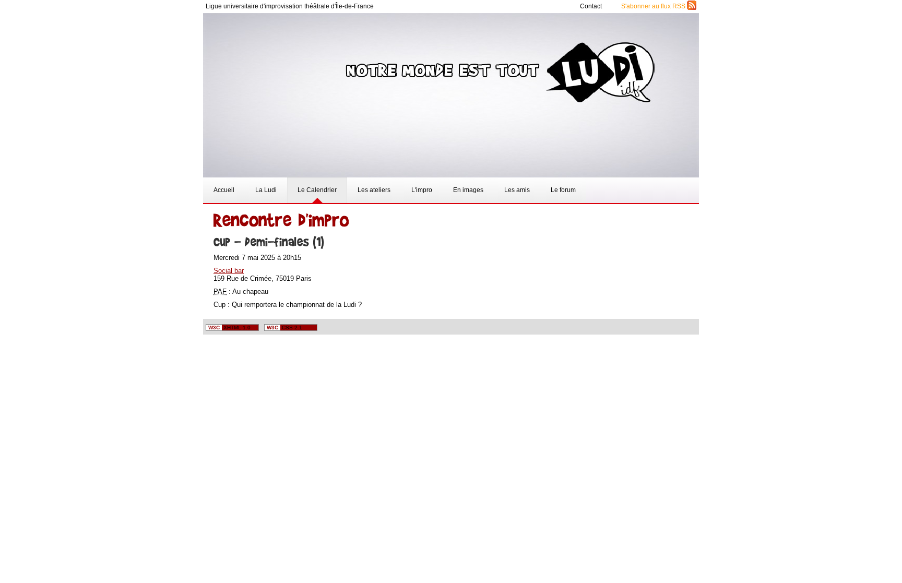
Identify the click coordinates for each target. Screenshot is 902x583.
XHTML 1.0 (229, 327)
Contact (591, 6)
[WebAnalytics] (675, 328)
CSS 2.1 (284, 327)
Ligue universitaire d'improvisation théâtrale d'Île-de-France (290, 6)
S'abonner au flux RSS (654, 6)
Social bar (228, 271)
